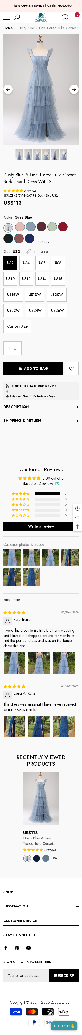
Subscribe (64, 975)
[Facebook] (5, 948)
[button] (17, 17)
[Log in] (65, 17)
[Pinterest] (17, 948)
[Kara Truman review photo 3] (64, 663)
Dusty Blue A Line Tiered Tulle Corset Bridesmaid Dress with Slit (39, 178)
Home (8, 28)
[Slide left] (8, 89)
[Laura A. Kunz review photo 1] (14, 727)
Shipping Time (19, 397)
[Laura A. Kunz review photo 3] (64, 727)
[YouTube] (28, 948)
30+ (54, 858)
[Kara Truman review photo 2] (39, 663)
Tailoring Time (19, 386)
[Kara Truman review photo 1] (14, 663)
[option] (41, 89)
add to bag (36, 368)
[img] (14, 612)
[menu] (6, 17)
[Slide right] (74, 89)
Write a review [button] (41, 526)
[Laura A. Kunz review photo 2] (39, 727)
